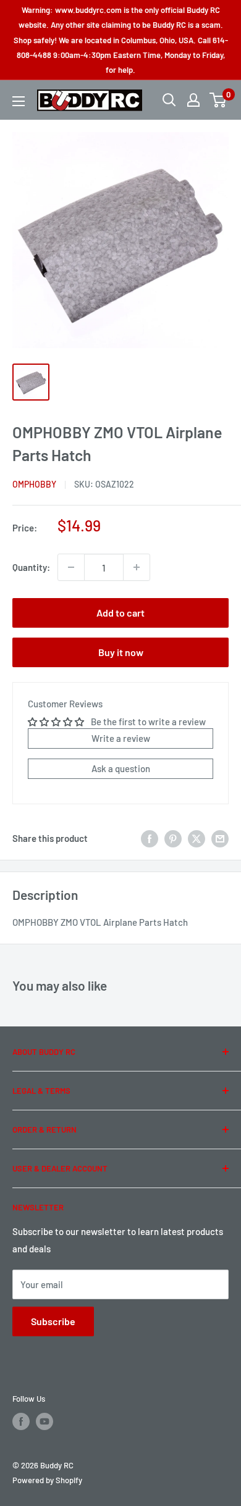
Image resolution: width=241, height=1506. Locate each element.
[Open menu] (18, 101)
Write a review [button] (120, 738)
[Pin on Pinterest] (173, 838)
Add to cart (120, 612)
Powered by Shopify (47, 1480)
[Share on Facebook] (149, 838)
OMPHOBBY (34, 484)
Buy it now (120, 652)
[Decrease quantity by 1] (71, 567)
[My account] (193, 100)
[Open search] (169, 100)
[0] (218, 100)
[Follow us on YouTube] (44, 1421)
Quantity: (31, 567)
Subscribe (53, 1321)
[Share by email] (220, 838)
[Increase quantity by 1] (137, 567)
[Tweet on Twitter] (196, 838)
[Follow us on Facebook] (21, 1421)
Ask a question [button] (120, 768)
